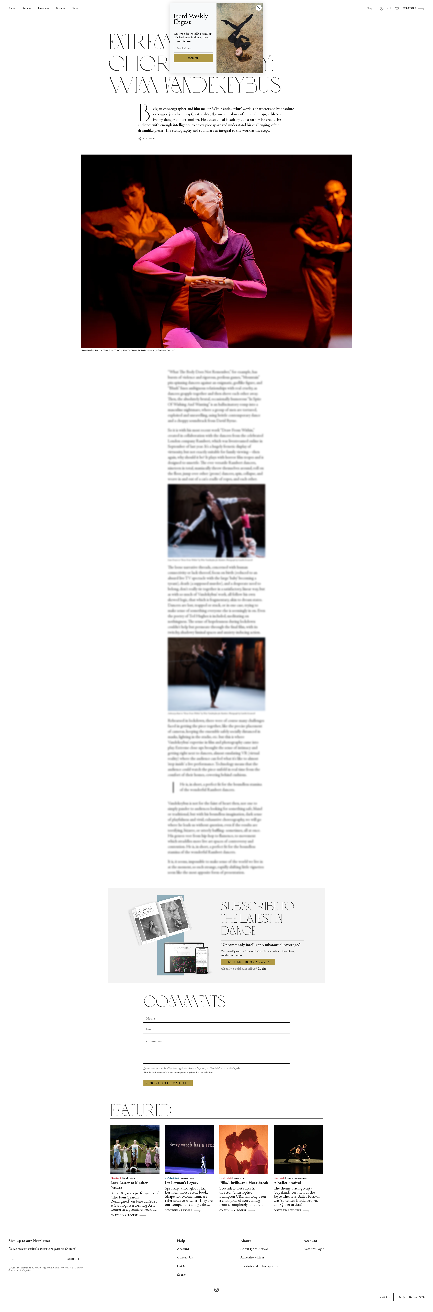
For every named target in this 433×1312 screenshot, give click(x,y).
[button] (369, 8)
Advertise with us (252, 1257)
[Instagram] (216, 1290)
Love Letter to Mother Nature (129, 1185)
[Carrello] (397, 8)
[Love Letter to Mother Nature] (134, 1149)
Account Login (313, 1249)
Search (182, 1275)
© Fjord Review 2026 (412, 1297)
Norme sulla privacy (196, 1068)
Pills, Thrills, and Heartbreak (243, 1183)
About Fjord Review (254, 1249)
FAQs (181, 1266)
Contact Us (185, 1257)
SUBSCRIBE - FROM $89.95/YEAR (248, 962)
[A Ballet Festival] (298, 1149)
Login (262, 969)
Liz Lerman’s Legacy (181, 1183)
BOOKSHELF (172, 1178)
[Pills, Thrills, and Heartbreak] (243, 1149)
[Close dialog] (259, 8)
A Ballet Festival (287, 1183)
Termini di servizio (219, 1068)
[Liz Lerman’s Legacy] (189, 1149)
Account (183, 1249)
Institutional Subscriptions (259, 1266)
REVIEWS (115, 1178)
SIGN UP (193, 58)
